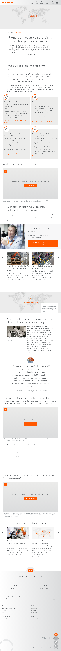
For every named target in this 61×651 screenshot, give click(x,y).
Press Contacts (5, 612)
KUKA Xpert (4, 620)
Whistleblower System (36, 629)
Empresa (9, 32)
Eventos (33, 620)
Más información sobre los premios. (43, 121)
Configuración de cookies (53, 647)
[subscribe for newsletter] (54, 598)
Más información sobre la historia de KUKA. (15, 121)
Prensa (32, 625)
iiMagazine (33, 627)
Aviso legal (32, 647)
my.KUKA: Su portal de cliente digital (9, 618)
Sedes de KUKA (34, 623)
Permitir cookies (30, 185)
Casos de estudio (34, 610)
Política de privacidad (41, 647)
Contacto (4, 610)
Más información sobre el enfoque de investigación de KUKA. (15, 153)
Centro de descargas (6, 623)
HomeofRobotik (18, 32)
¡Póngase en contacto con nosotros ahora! (42, 244)
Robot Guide (34, 608)
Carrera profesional (35, 618)
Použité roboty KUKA (35, 612)
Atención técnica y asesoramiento (9, 608)
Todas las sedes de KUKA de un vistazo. (43, 156)
